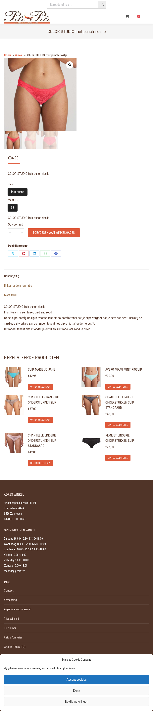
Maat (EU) (14, 200)
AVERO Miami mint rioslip (123, 369)
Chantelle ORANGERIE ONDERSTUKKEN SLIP (43, 399)
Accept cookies (77, 679)
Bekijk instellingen (76, 701)
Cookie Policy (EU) (15, 647)
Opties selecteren (40, 386)
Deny (76, 690)
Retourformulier (13, 637)
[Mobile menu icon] (146, 16)
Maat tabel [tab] (10, 295)
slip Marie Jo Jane (41, 369)
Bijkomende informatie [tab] (18, 285)
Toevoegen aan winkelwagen (54, 233)
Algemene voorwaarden (17, 609)
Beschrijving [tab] (11, 276)
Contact (9, 590)
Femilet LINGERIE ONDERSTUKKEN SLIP (119, 438)
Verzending (10, 600)
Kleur (11, 184)
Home (8, 55)
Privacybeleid (11, 619)
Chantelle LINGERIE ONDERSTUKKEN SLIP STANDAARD (119, 402)
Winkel (19, 55)
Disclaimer (10, 628)
